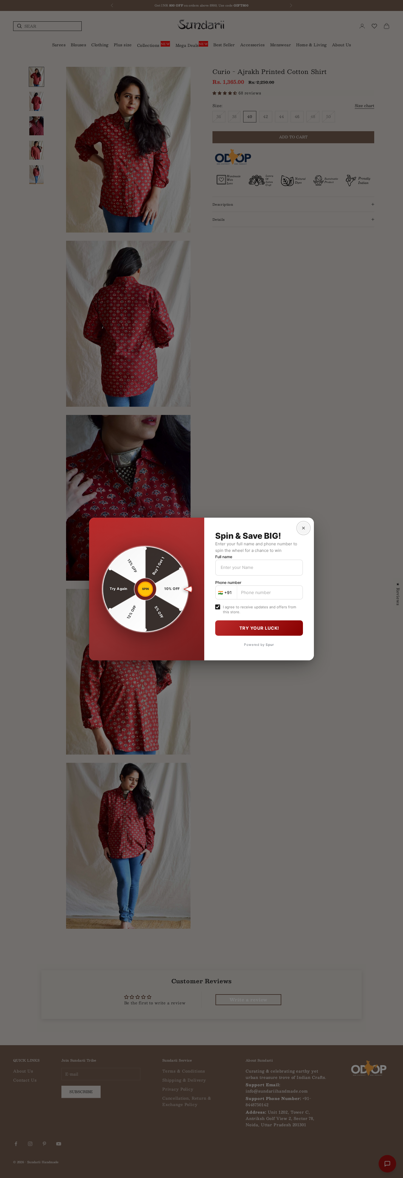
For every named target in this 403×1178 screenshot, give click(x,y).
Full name (223, 556)
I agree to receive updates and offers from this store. (259, 609)
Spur (270, 645)
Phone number (228, 582)
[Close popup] (303, 528)
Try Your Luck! (259, 628)
